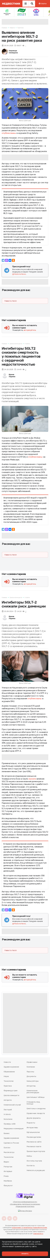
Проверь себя (9, 1124)
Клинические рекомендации (33, 1091)
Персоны (30, 1072)
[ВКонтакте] (9, 260)
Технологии (8, 1081)
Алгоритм (8, 1100)
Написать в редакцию (36, 1170)
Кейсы (29, 1156)
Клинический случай (12, 1105)
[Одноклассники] (13, 260)
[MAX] (6, 260)
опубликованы (9, 133)
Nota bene (8, 1119)
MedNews (8, 1181)
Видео (6, 1162)
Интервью (8, 1171)
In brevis (27, 343)
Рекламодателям (34, 1137)
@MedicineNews (19, 274)
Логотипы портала (34, 1161)
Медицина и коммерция (13, 1128)
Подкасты (31, 1123)
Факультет (8, 1185)
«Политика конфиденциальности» (25, 1202)
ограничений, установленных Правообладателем (29, 1227)
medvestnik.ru (38, 1233)
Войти (43, 4)
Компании (31, 1067)
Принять (25, 1254)
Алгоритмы (31, 1086)
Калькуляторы (33, 1081)
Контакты (31, 1165)
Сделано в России (11, 1143)
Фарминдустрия (10, 1090)
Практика (20, 27)
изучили (32, 779)
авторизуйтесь (30, 330)
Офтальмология (33, 1132)
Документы (31, 1076)
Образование (9, 1072)
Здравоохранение (11, 1067)
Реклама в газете (34, 1146)
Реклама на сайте (34, 1142)
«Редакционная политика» (25, 1206)
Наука (6, 1076)
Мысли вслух (9, 1152)
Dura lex (7, 1147)
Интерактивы (32, 1127)
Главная (4, 27)
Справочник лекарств (36, 1113)
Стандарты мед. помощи (33, 1103)
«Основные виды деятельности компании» (25, 1204)
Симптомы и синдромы (36, 1108)
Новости (12, 27)
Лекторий (8, 1109)
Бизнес (7, 1133)
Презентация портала (36, 1151)
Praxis (6, 1176)
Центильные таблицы (36, 1097)
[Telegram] (3, 260)
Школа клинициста (16, 343)
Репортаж (8, 1166)
